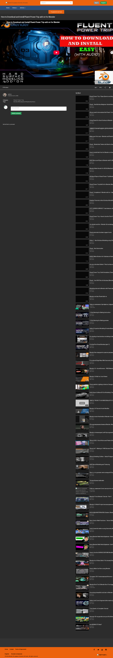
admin (10, 94)
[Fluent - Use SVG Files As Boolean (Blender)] (82, 283)
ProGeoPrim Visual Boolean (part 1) (100, 344)
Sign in (96, 2)
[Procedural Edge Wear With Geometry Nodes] (82, 363)
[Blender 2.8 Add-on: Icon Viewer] (82, 379)
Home (8, 7)
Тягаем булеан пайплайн (97, 480)
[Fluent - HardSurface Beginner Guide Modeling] (82, 107)
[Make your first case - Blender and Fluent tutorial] (82, 139)
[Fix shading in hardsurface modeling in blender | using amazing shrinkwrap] (82, 339)
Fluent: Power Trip (19, 100)
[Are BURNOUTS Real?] (82, 627)
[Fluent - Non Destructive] (82, 251)
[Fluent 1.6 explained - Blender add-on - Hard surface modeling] (82, 195)
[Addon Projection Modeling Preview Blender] (82, 331)
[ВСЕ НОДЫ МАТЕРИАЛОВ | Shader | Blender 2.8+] (82, 515)
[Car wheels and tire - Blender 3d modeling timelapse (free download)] (82, 227)
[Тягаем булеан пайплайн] (82, 483)
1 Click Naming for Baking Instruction (100, 312)
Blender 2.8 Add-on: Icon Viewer (98, 376)
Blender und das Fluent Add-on (98, 296)
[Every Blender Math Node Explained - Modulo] (82, 539)
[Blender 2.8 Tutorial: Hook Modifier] (82, 411)
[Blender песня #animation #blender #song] (82, 419)
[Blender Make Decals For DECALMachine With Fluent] (82, 171)
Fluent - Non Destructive (96, 248)
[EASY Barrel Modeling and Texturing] (82, 467)
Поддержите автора (56, 12)
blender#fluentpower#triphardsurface (24, 101)
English (104, 654)
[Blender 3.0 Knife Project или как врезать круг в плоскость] (82, 507)
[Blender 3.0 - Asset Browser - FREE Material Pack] (82, 371)
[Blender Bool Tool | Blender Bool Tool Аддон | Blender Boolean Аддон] (82, 587)
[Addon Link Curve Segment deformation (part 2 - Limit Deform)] (82, 603)
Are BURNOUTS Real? (96, 624)
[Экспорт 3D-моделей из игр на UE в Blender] (82, 619)
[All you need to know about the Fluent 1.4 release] (82, 115)
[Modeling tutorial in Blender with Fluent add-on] (82, 291)
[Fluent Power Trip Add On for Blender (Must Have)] (82, 187)
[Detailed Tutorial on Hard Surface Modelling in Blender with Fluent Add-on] (82, 203)
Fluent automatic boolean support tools (101, 232)
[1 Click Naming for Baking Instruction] (82, 315)
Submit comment (16, 113)
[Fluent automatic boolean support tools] (82, 235)
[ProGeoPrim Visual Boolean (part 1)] (82, 347)
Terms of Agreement (20, 649)
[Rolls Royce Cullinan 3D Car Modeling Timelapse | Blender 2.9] (82, 395)
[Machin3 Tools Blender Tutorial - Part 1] (82, 499)
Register (103, 2)
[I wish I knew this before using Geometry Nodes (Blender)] (82, 531)
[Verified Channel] (12, 94)
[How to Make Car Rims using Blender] (82, 571)
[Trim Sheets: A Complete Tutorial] (82, 611)
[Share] (105, 88)
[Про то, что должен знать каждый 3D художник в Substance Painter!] (82, 475)
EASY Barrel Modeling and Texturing (100, 464)
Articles (22, 7)
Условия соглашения (16, 654)
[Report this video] (110, 88)
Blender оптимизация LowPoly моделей (101, 432)
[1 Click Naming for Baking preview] (82, 323)
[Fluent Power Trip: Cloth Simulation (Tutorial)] (82, 275)
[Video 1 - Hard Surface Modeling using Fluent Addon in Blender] (82, 243)
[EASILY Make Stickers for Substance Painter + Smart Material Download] (82, 259)
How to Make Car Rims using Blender (100, 568)
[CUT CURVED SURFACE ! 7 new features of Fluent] (82, 211)
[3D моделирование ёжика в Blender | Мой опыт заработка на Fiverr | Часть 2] (82, 427)
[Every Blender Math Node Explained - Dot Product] (82, 547)
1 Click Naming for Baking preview (99, 320)
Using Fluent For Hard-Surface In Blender (101, 120)
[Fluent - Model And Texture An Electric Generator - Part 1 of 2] (82, 147)
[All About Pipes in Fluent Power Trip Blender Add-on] (82, 179)
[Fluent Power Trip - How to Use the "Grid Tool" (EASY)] (82, 219)
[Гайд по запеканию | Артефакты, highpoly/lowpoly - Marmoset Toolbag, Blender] (82, 307)
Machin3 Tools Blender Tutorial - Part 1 (100, 496)
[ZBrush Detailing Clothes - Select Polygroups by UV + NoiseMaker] (82, 459)
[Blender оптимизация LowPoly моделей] (82, 435)
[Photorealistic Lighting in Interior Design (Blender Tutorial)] (82, 387)
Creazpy (93, 490)
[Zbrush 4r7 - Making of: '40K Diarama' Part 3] (82, 451)
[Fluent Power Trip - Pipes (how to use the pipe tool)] (82, 99)
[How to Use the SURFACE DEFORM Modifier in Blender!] (82, 555)
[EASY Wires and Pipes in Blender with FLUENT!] (82, 163)
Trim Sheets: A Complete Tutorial (99, 608)
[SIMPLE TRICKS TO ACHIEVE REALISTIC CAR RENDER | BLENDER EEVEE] (82, 403)
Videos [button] (14, 7)
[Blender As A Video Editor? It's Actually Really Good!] (82, 563)
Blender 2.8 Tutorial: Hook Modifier (99, 408)
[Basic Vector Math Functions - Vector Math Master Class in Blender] (82, 523)
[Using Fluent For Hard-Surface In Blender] (82, 123)
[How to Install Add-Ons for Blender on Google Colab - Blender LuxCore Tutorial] (82, 155)
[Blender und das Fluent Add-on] (82, 299)
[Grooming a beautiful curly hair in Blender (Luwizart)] (82, 595)
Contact (12, 649)
